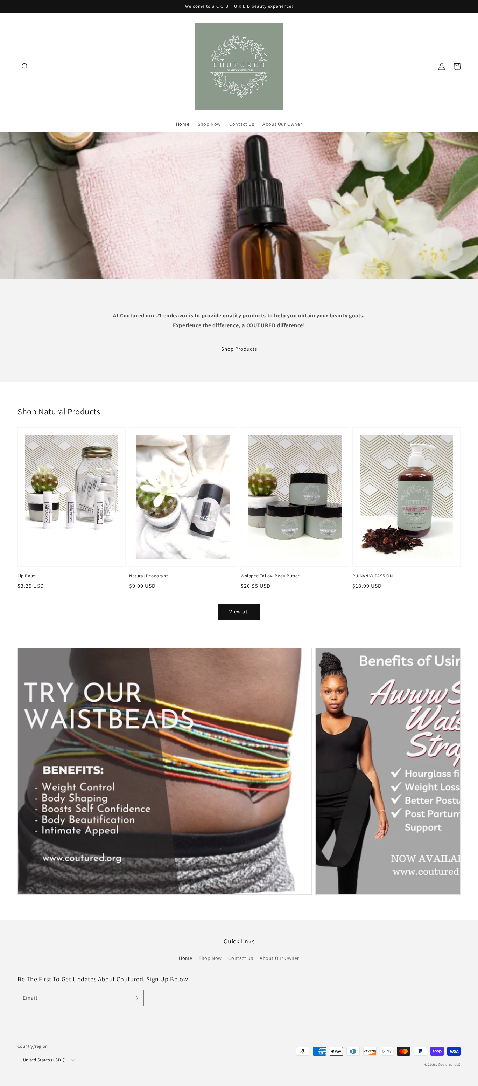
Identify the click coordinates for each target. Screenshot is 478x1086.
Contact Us (240, 958)
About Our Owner (279, 958)
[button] (25, 66)
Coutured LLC (449, 1064)
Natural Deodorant (148, 576)
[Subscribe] (135, 998)
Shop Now (210, 958)
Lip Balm (26, 576)
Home (185, 958)
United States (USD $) (44, 1060)
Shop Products (239, 348)
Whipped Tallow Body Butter (270, 576)
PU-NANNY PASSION (372, 576)
